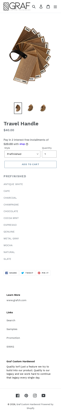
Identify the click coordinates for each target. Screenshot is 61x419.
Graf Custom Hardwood (28, 404)
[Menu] (55, 6)
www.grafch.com (16, 300)
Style (7, 148)
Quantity (47, 148)
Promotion (13, 337)
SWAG (10, 346)
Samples (12, 329)
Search (11, 320)
